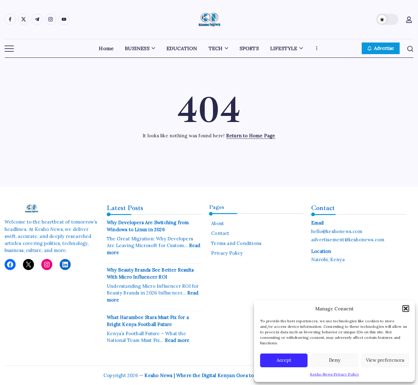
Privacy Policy (227, 253)
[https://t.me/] (37, 19)
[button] (406, 308)
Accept (284, 360)
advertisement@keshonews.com (347, 239)
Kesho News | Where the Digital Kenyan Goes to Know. (206, 375)
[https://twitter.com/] (23, 19)
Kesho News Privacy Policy (334, 374)
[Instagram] (46, 264)
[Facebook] (10, 264)
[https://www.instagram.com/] (50, 19)
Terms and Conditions (236, 243)
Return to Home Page (250, 136)
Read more (177, 340)
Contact (220, 233)
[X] (28, 264)
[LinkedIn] (65, 264)
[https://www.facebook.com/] (10, 19)
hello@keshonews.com (336, 231)
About (217, 223)
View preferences (385, 360)
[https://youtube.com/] (63, 19)
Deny (334, 360)
